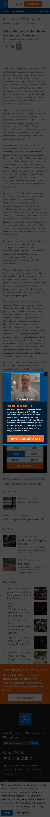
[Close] (45, 374)
